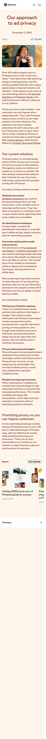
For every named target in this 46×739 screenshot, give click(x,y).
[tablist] (22, 485)
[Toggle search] (34, 5)
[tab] (20, 485)
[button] (36, 39)
